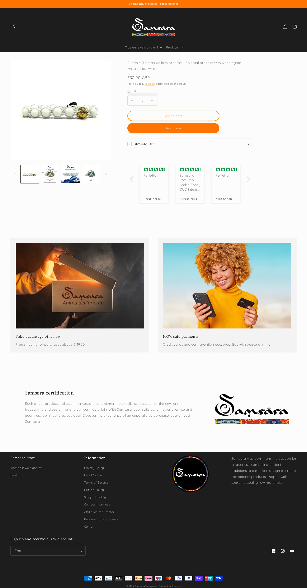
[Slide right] (106, 174)
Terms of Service (96, 482)
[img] (154, 169)
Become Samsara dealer (102, 519)
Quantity (132, 91)
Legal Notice (93, 475)
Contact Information (98, 504)
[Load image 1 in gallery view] (30, 174)
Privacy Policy (94, 468)
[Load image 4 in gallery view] (91, 174)
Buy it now (173, 128)
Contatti (89, 526)
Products (16, 475)
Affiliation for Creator (99, 512)
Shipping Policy (95, 497)
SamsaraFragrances (146, 586)
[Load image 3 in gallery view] (70, 174)
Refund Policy (94, 490)
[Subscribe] (80, 551)
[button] (15, 26)
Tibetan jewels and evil (26, 468)
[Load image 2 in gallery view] (50, 174)
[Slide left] (15, 174)
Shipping (150, 83)
